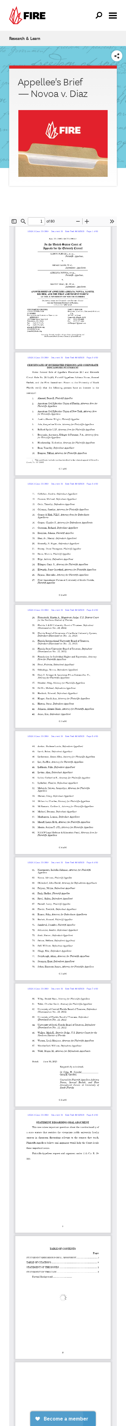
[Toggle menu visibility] (113, 15)
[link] (28, 15)
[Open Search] (99, 15)
